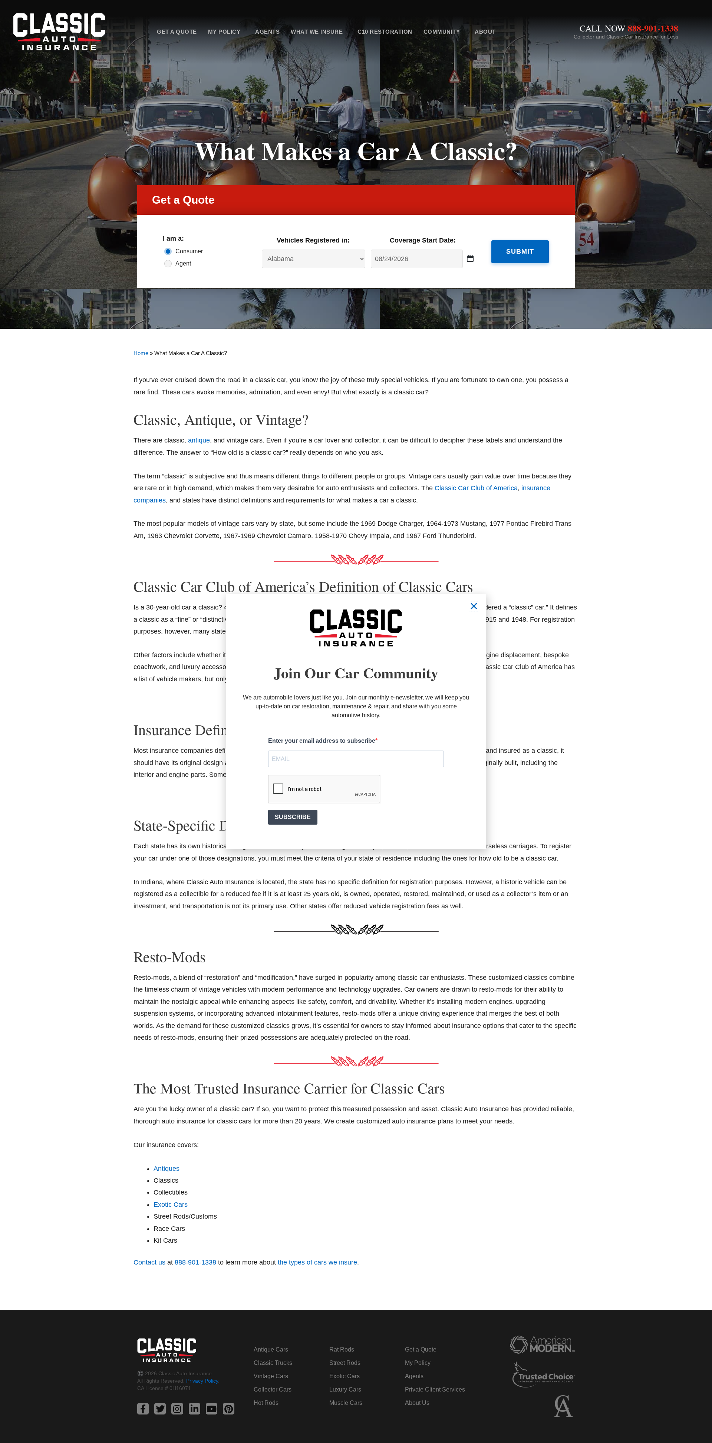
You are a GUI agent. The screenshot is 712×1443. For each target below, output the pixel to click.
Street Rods (344, 1363)
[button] (473, 606)
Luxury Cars (345, 1389)
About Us (417, 1403)
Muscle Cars (345, 1403)
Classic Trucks (273, 1363)
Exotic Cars (344, 1376)
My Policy (224, 32)
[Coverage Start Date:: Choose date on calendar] (470, 258)
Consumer (189, 251)
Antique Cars (271, 1349)
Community (441, 32)
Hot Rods (266, 1403)
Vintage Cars (271, 1376)
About (485, 32)
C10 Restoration (384, 32)
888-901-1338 (653, 27)
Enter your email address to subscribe (321, 741)
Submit (520, 251)
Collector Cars (272, 1389)
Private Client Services (435, 1389)
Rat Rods (341, 1349)
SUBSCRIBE (293, 817)
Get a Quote (177, 32)
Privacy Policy (202, 1381)
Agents (267, 32)
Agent (183, 263)
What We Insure (317, 32)
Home (141, 353)
